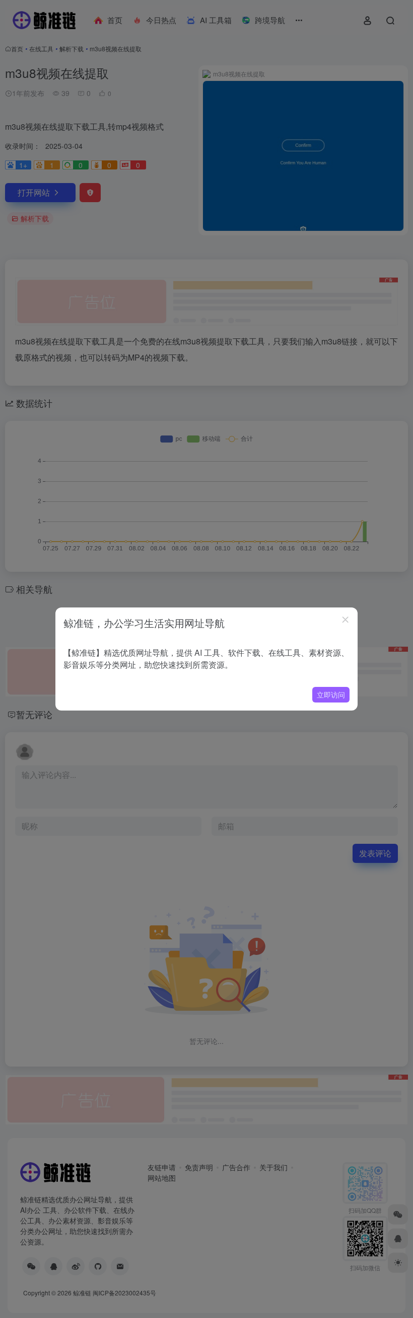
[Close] (345, 619)
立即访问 (331, 694)
